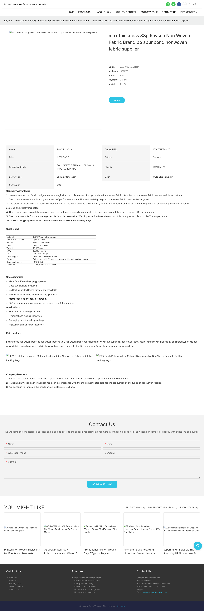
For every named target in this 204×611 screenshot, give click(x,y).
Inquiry (117, 100)
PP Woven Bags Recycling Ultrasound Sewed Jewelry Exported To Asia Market (139, 551)
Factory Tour (15, 583)
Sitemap (121, 606)
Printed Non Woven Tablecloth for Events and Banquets (22, 551)
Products (13, 577)
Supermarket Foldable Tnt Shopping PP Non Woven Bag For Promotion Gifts (180, 551)
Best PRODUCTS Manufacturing (162, 507)
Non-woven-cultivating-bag (87, 589)
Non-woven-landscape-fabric (87, 577)
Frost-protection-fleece (84, 586)
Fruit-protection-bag (83, 583)
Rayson (8, 20)
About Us (13, 580)
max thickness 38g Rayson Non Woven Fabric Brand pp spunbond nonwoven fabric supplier (140, 20)
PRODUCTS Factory (25, 20)
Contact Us (14, 589)
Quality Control (16, 586)
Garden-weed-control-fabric (87, 580)
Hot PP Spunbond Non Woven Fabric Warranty (64, 20)
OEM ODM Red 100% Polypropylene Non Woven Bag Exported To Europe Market (62, 551)
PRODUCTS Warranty (135, 507)
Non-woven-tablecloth (84, 592)
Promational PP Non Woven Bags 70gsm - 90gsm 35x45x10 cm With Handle (100, 551)
